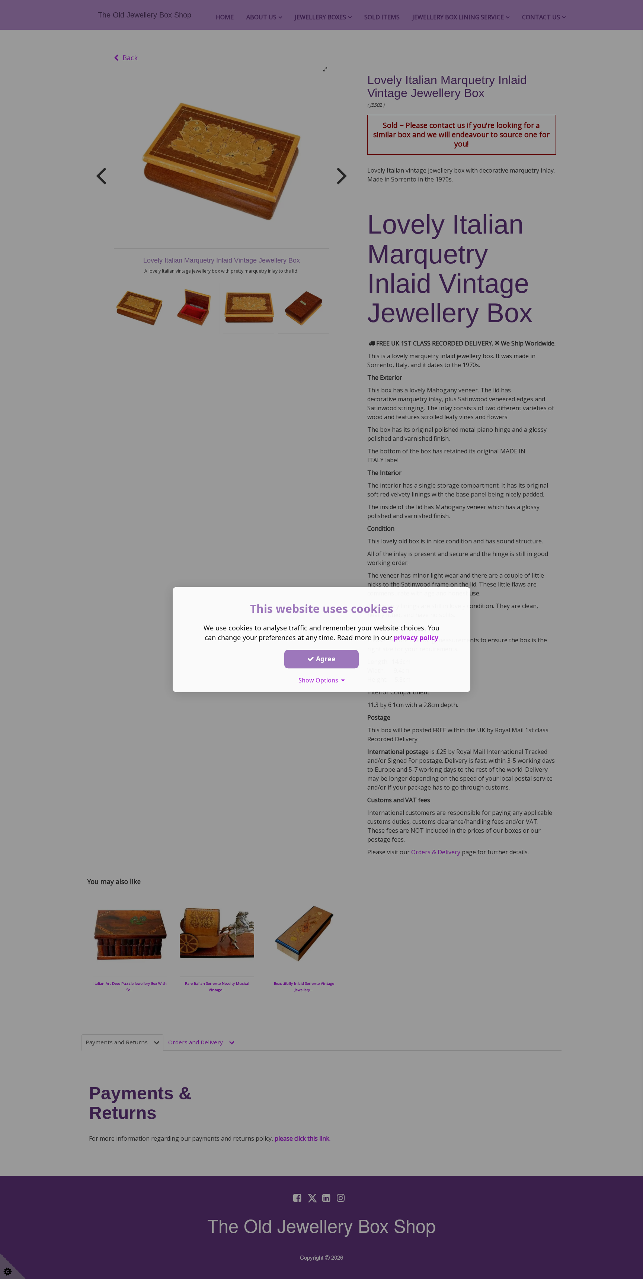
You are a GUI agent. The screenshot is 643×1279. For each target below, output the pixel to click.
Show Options (319, 680)
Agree (325, 658)
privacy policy (416, 637)
